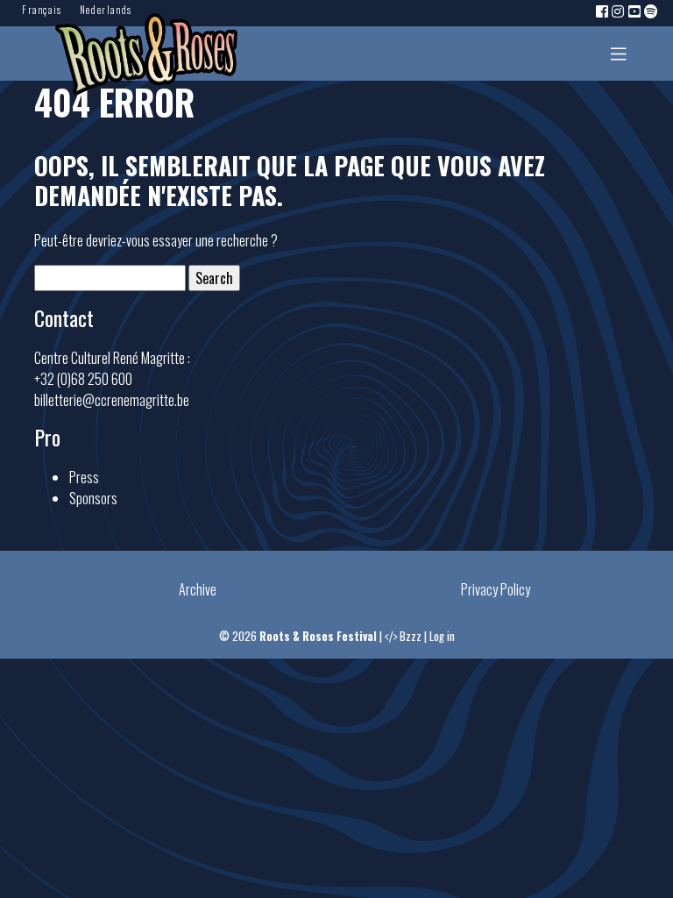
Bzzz (411, 636)
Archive (197, 589)
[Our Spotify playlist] (652, 10)
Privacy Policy (495, 589)
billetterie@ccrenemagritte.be (111, 399)
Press (84, 477)
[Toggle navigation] (618, 53)
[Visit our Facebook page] (603, 10)
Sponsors (93, 498)
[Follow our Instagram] (619, 10)
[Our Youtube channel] (635, 10)
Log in (442, 636)
